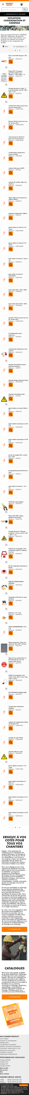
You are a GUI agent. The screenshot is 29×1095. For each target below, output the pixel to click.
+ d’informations (14, 929)
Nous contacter (4, 1074)
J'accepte (23, 1085)
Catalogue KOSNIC (5, 1066)
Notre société (4, 1068)
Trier (14, 46)
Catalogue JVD (4, 1064)
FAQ (1, 1072)
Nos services (4, 1070)
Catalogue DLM (4, 1062)
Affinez (6, 46)
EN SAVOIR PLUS (13, 1093)
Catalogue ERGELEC (5, 1060)
